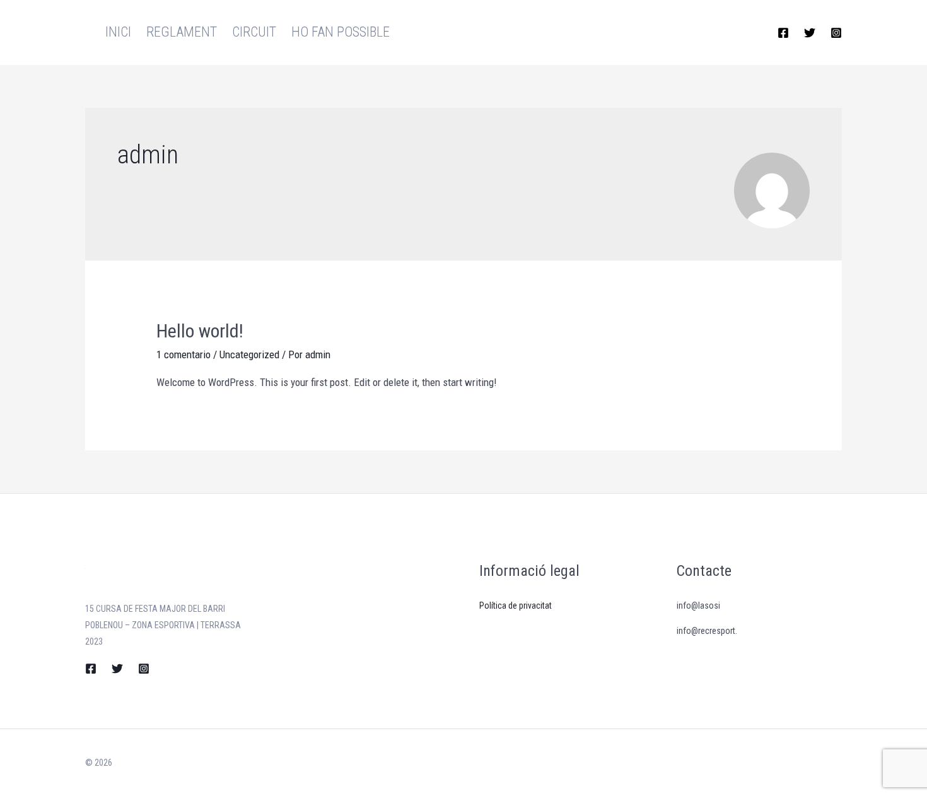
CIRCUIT (254, 32)
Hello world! (199, 331)
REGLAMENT (181, 32)
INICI (118, 32)
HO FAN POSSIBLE (340, 32)
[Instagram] (836, 32)
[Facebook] (783, 32)
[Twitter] (809, 32)
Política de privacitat (515, 605)
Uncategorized (249, 354)
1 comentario (183, 354)
